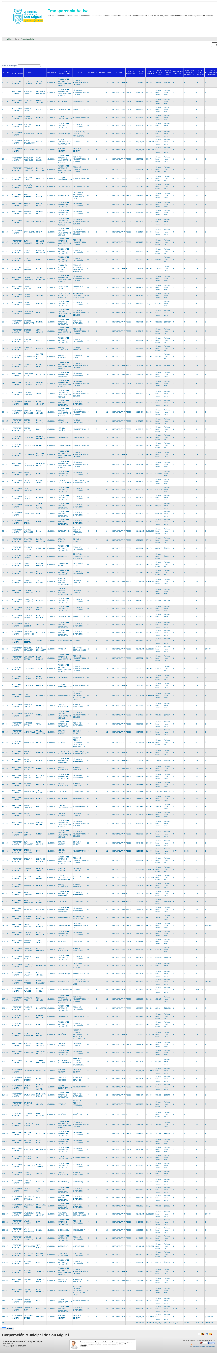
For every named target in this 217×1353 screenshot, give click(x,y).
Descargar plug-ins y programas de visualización (199, 1340)
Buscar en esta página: (10, 66)
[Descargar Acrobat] (203, 1343)
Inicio (9, 39)
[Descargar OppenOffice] (211, 1343)
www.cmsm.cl (9, 1344)
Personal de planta (27, 39)
